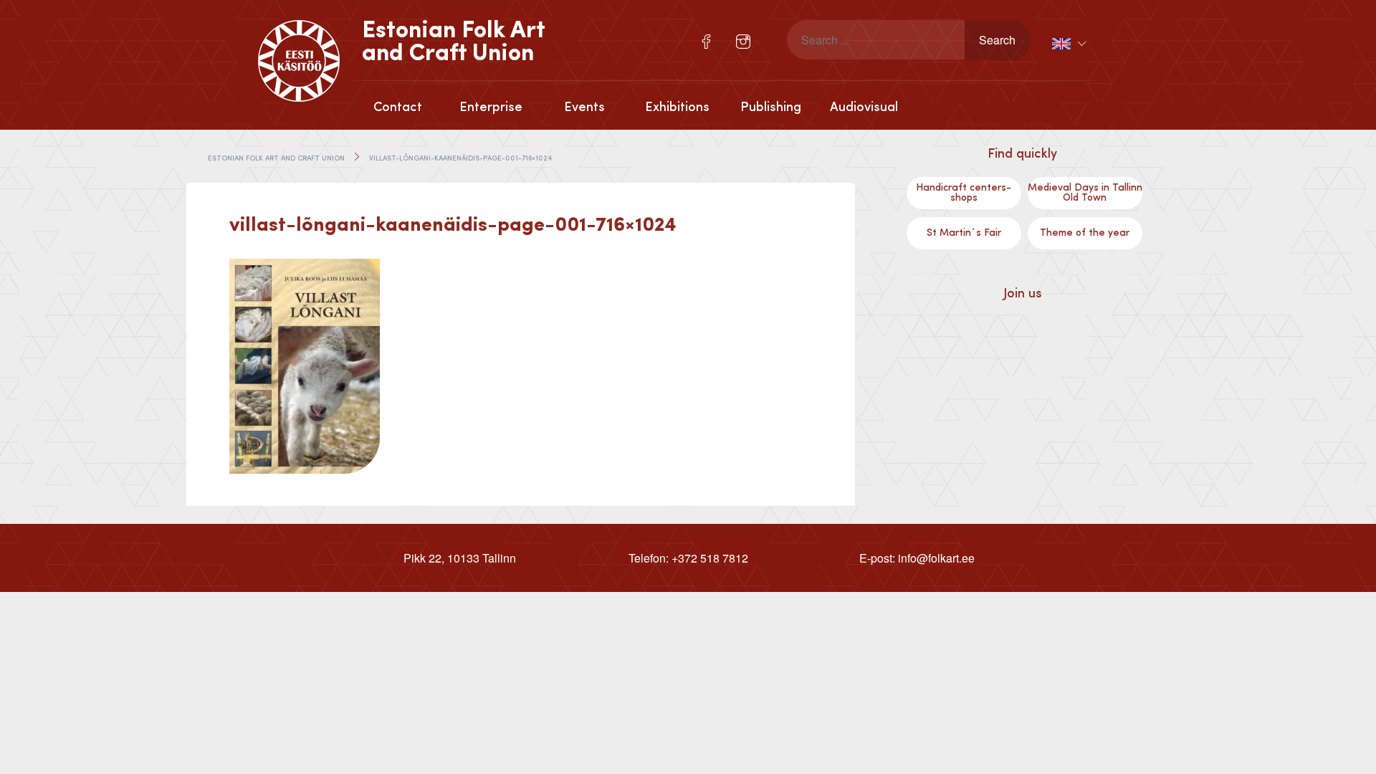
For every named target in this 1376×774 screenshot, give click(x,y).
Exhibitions (677, 107)
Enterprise (490, 107)
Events (584, 107)
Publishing (770, 107)
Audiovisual (864, 107)
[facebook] (706, 41)
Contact (397, 107)
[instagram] (743, 41)
